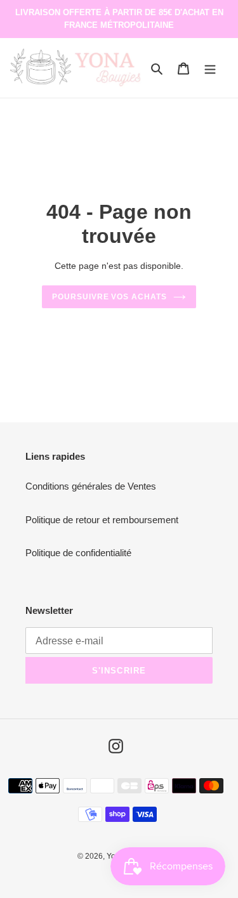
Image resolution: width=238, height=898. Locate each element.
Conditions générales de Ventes (90, 486)
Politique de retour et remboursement (101, 519)
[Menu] (210, 68)
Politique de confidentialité (78, 552)
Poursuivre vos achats (109, 296)
